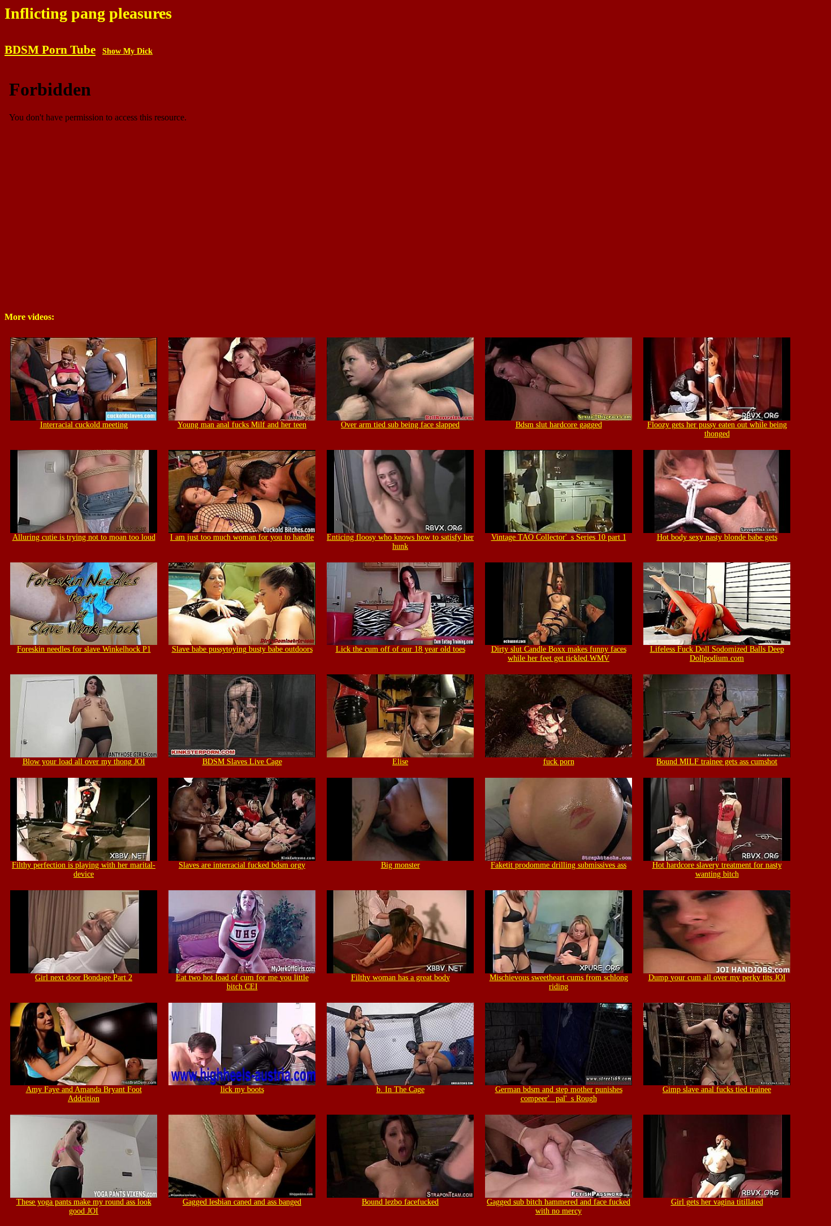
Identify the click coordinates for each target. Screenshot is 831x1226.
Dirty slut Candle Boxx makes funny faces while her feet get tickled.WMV (558, 653)
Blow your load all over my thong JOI (84, 761)
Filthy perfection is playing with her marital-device (83, 869)
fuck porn (558, 761)
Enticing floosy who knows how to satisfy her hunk (400, 542)
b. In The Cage (400, 1089)
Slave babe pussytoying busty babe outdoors (242, 649)
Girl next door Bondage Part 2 (83, 977)
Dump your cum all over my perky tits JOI (717, 977)
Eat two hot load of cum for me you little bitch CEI (242, 982)
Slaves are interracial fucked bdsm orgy (242, 865)
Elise (400, 761)
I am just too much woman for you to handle (242, 537)
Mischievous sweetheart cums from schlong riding (559, 982)
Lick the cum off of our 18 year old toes (400, 649)
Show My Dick (127, 51)
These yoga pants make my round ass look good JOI (84, 1206)
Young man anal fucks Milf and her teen (242, 425)
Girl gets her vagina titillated (717, 1202)
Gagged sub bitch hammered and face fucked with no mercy (558, 1206)
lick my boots (242, 1089)
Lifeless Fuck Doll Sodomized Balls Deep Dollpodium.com (717, 653)
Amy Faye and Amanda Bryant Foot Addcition (84, 1094)
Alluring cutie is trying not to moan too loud (83, 537)
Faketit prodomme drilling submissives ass (558, 865)
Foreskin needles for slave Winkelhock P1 (84, 649)
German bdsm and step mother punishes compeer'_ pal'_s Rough (558, 1094)
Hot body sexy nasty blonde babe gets (717, 537)
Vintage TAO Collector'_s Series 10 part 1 (558, 537)
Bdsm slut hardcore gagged (559, 425)
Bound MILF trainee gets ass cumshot (716, 761)
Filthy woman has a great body (400, 977)
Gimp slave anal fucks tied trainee (717, 1089)
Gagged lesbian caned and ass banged (242, 1202)
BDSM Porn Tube (50, 50)
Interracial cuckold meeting (84, 425)
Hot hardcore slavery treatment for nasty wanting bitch (717, 869)
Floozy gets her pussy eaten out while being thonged (717, 429)
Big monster (400, 865)
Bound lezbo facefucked (400, 1202)
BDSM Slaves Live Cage (242, 761)
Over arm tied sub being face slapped (400, 425)
